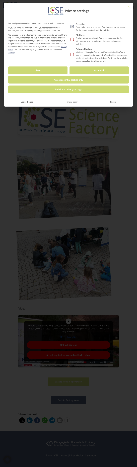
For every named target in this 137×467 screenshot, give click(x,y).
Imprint (113, 101)
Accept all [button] (99, 70)
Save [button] (38, 70)
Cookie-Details (27, 101)
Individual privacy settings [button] (68, 89)
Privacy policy (72, 101)
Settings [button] (11, 52)
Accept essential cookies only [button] (68, 80)
